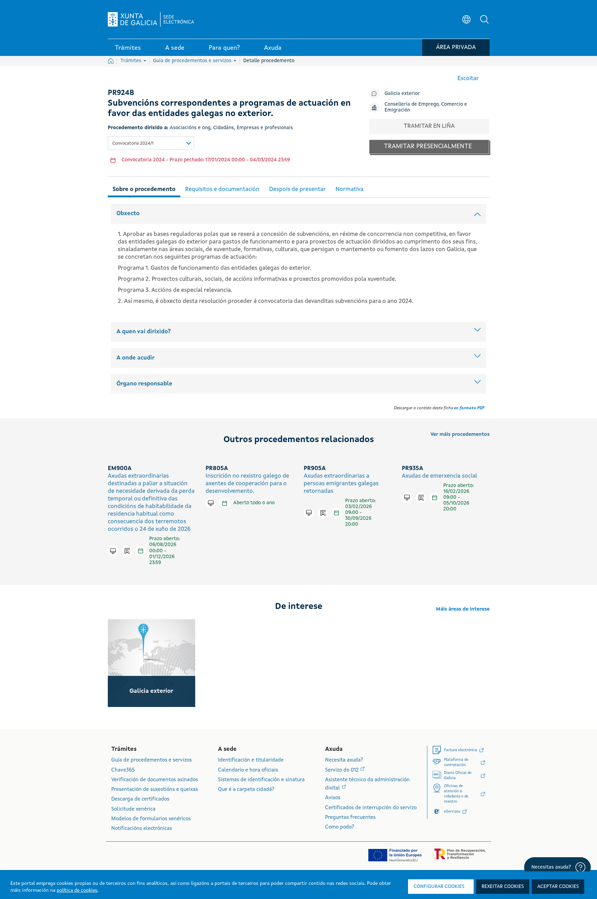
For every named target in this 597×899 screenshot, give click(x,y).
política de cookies (77, 890)
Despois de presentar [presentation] (297, 189)
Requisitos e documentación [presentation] (222, 189)
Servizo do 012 (342, 770)
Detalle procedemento (268, 60)
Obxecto (128, 214)
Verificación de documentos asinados (154, 780)
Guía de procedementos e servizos (193, 60)
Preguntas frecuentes (350, 817)
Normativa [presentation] (349, 189)
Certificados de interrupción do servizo (371, 808)
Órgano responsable (144, 384)
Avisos (332, 798)
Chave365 (123, 770)
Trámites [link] (128, 48)
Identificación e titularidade (251, 760)
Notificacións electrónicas (141, 828)
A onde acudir (135, 358)
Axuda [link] (273, 48)
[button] (484, 19)
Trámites (131, 60)
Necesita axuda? (344, 760)
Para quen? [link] (224, 48)
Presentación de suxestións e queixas (154, 789)
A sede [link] (174, 48)
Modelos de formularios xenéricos (151, 819)
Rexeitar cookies (503, 886)
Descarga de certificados (140, 799)
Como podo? (339, 827)
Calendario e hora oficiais (248, 770)
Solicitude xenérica (133, 809)
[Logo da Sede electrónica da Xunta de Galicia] (151, 19)
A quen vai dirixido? (143, 332)
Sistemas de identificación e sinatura (261, 780)
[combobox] (151, 143)
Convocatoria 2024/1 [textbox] (132, 143)
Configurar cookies (439, 886)
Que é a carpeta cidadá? (246, 789)
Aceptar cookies (558, 886)
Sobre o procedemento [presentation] (144, 189)
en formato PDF (469, 408)
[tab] (144, 188)
